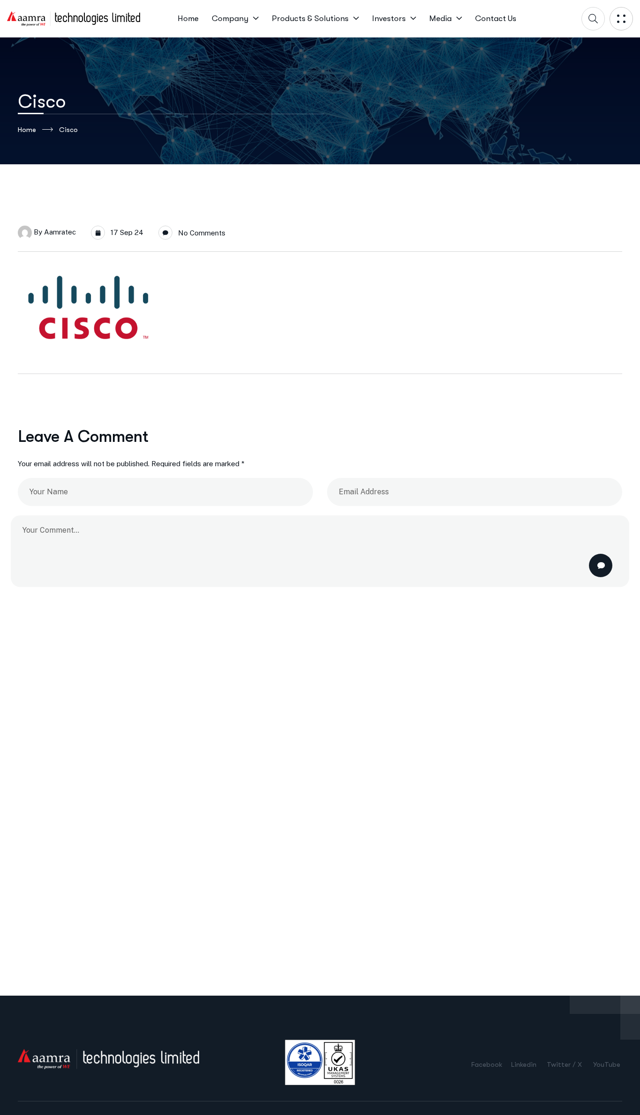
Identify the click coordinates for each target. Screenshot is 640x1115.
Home (27, 129)
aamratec (60, 232)
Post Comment (600, 565)
